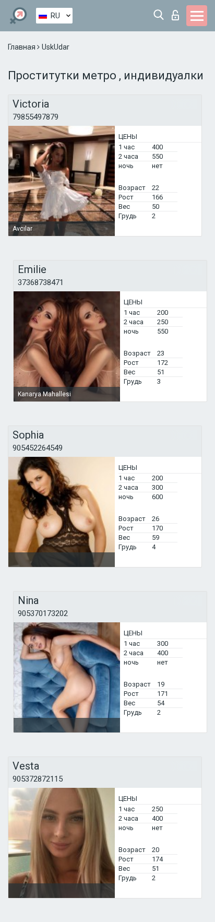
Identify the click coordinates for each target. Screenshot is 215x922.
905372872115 (38, 779)
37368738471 (41, 282)
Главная (22, 47)
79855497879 (35, 117)
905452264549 (38, 448)
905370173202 (43, 613)
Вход (178, 12)
